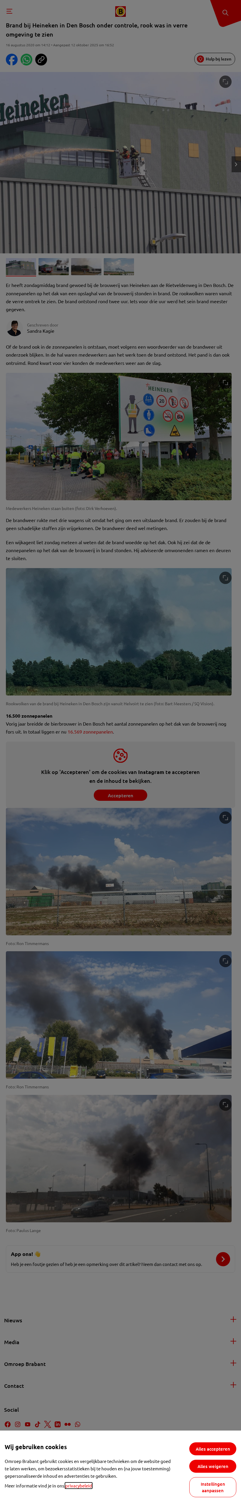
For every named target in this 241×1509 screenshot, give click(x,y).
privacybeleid (78, 1485)
